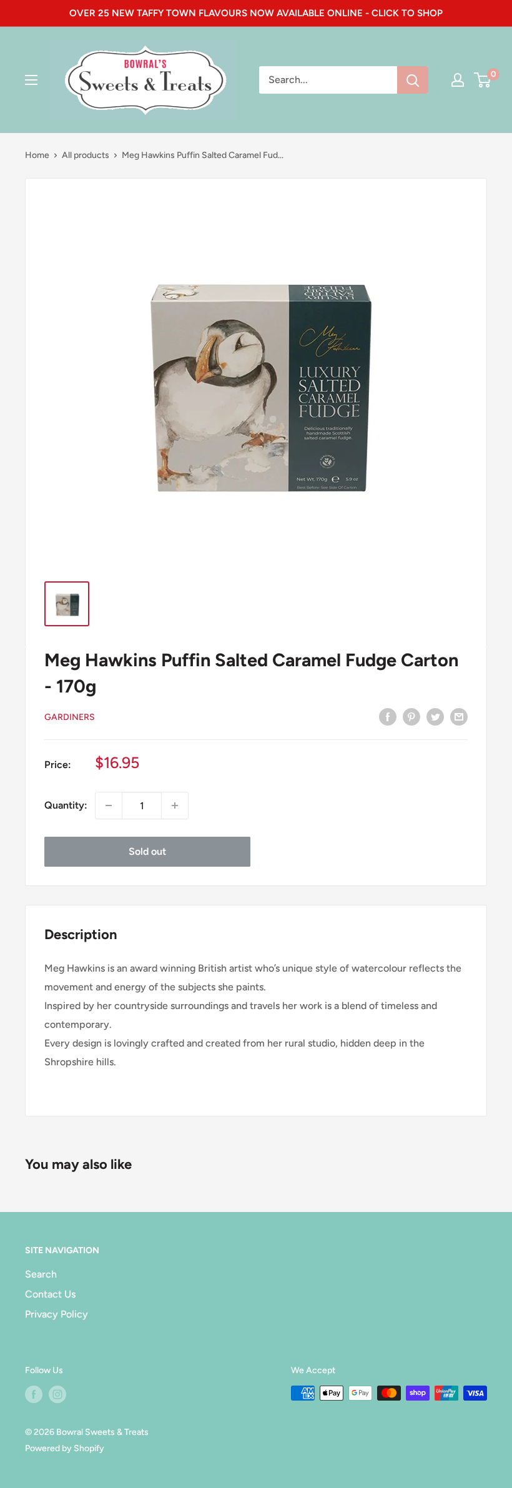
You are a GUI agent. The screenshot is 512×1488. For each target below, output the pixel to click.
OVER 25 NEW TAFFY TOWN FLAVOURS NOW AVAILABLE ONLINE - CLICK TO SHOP (256, 13)
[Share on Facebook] (387, 716)
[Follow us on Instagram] (57, 1394)
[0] (483, 79)
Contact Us (50, 1294)
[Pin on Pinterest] (411, 716)
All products (85, 155)
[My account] (457, 80)
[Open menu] (31, 80)
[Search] (412, 80)
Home (37, 155)
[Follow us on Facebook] (33, 1394)
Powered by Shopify (64, 1448)
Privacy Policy (56, 1314)
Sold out (147, 851)
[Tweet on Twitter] (435, 716)
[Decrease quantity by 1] (109, 805)
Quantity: (65, 805)
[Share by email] (459, 716)
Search (41, 1274)
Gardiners (69, 717)
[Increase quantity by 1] (175, 805)
